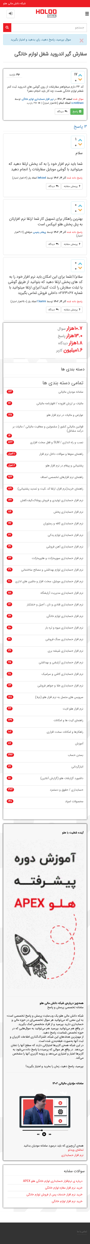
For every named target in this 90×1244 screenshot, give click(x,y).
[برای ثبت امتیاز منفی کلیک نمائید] (80, 79)
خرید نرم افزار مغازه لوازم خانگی (63, 1188)
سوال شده (78, 99)
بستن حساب (75, 755)
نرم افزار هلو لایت (73, 709)
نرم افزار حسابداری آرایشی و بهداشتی (61, 662)
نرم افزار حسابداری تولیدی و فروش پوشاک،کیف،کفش (51, 500)
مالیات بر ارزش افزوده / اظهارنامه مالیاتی (59, 403)
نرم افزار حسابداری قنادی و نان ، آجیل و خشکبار (55, 604)
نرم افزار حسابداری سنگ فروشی (64, 639)
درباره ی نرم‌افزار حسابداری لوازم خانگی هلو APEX (52, 1181)
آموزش (79, 743)
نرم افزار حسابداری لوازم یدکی (65, 535)
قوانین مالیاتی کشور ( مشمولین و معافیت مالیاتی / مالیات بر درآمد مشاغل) (48, 428)
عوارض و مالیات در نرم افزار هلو (65, 415)
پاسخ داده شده (74, 178)
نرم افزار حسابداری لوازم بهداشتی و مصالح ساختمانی (52, 570)
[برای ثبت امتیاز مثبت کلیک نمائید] (80, 75)
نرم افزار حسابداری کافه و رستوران (63, 523)
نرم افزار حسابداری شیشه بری (65, 651)
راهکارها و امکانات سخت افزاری (65, 732)
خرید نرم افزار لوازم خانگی (67, 1201)
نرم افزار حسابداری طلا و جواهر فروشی (60, 685)
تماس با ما (82, 1231)
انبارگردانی (77, 767)
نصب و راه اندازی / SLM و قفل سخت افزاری (56, 442)
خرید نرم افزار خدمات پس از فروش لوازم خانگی (54, 1194)
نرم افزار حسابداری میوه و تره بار (64, 628)
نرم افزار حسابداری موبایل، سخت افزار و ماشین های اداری (49, 581)
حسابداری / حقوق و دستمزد (66, 790)
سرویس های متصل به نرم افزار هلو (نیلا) (59, 697)
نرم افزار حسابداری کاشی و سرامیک (62, 674)
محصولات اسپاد (74, 801)
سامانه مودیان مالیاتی (70, 392)
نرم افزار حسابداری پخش (68, 512)
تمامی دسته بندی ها (62, 383)
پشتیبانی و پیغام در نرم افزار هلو (64, 465)
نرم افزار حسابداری (72, 1155)
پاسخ (75, 111)
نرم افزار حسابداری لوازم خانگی (38, 99)
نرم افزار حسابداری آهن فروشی (64, 547)
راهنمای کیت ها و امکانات (68, 720)
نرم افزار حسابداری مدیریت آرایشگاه (62, 593)
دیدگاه (60, 111)
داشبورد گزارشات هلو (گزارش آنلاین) (61, 778)
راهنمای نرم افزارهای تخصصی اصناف (61, 477)
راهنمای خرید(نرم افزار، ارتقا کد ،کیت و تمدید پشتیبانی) (50, 489)
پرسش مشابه (71, 186)
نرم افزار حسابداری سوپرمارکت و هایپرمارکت (57, 558)
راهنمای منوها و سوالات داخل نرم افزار (61, 454)
